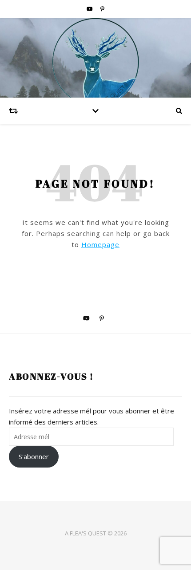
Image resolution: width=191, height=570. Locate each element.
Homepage (100, 244)
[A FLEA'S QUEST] (95, 58)
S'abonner (34, 456)
